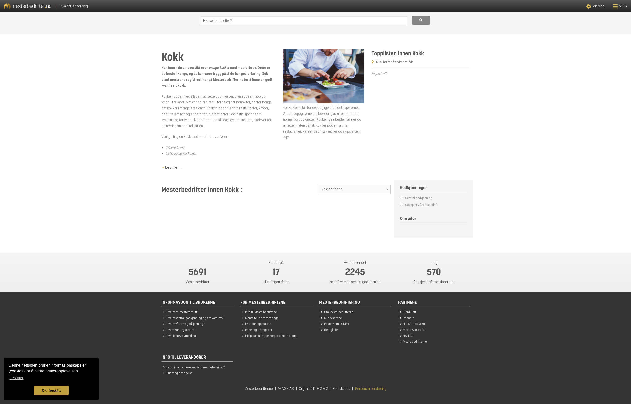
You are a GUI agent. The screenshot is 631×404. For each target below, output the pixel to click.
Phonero (408, 318)
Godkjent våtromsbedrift (421, 205)
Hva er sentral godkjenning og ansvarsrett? (194, 318)
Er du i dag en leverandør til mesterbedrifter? (195, 367)
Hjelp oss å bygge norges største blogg (271, 335)
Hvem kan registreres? (180, 330)
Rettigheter (331, 330)
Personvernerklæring (370, 389)
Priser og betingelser (258, 330)
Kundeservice (333, 318)
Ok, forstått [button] (51, 390)
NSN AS (408, 335)
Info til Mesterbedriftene (261, 312)
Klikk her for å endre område (394, 62)
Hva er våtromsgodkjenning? (185, 324)
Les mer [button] (16, 378)
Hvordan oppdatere (258, 324)
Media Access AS (414, 330)
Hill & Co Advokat (414, 324)
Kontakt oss (341, 389)
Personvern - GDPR (336, 324)
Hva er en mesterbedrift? (182, 312)
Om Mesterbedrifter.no (338, 312)
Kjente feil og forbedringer (262, 318)
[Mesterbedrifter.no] (158, 6)
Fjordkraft (409, 312)
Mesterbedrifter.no (415, 341)
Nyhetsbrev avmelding (181, 335)
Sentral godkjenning (418, 198)
